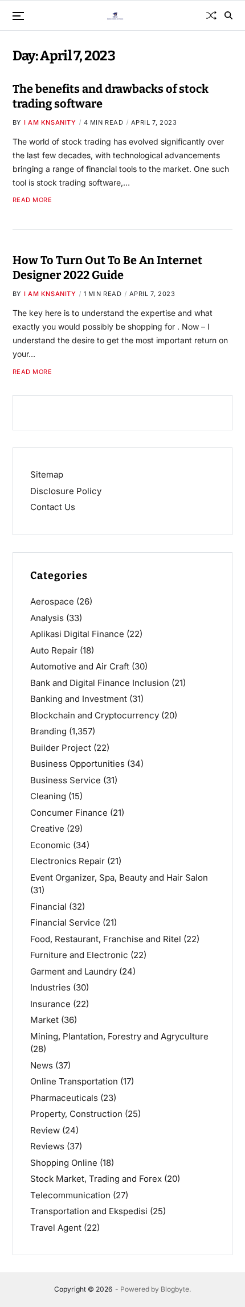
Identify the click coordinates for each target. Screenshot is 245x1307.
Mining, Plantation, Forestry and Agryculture (119, 1036)
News (41, 1065)
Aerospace (52, 601)
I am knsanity (50, 122)
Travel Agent (55, 1227)
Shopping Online (63, 1162)
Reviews (47, 1146)
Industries (50, 987)
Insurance (50, 1003)
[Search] (228, 15)
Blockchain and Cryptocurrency (94, 715)
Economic (50, 845)
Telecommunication (70, 1195)
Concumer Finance (69, 812)
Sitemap (46, 474)
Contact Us (52, 507)
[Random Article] (211, 15)
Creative (47, 828)
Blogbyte (175, 1289)
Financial (48, 906)
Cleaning (48, 796)
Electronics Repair (67, 861)
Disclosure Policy (65, 491)
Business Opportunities (77, 763)
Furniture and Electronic (79, 955)
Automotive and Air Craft (79, 666)
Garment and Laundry (73, 971)
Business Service (65, 780)
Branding (48, 731)
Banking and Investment (78, 698)
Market (44, 1019)
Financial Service (65, 922)
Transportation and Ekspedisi (89, 1211)
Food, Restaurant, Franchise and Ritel (105, 939)
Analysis (47, 618)
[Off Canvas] (18, 16)
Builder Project (60, 747)
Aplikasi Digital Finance (77, 633)
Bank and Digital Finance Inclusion (99, 682)
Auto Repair (53, 650)
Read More (32, 200)
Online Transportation (74, 1081)
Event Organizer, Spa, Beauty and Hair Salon (119, 877)
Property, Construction (76, 1113)
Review (45, 1130)
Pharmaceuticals (64, 1097)
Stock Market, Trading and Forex (96, 1178)
